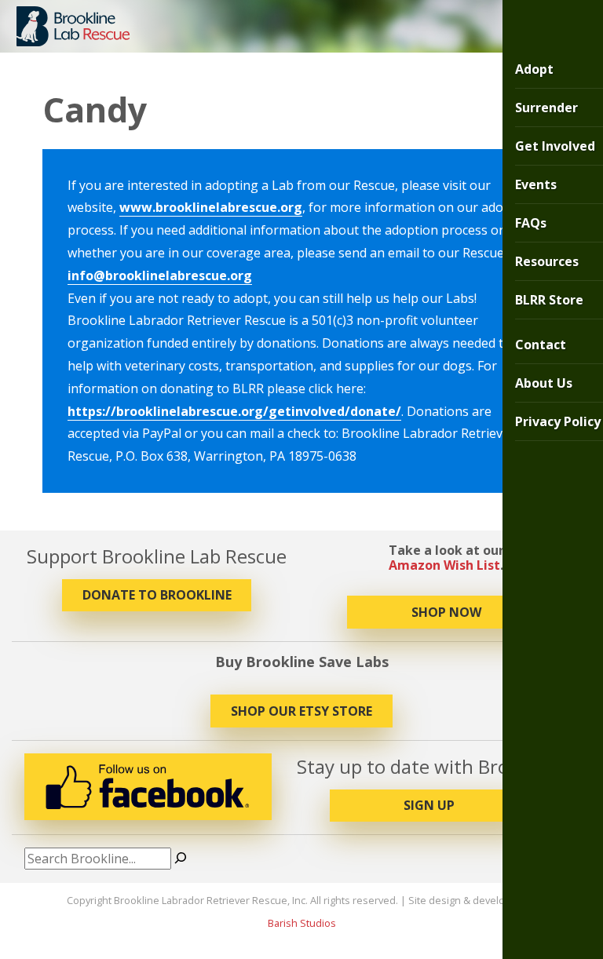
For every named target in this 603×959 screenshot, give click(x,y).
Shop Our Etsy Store (301, 711)
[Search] (180, 858)
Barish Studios (302, 923)
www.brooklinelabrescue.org (210, 207)
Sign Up (429, 805)
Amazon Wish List (444, 565)
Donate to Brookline (157, 594)
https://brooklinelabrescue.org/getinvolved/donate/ (234, 411)
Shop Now (446, 612)
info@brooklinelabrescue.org (160, 275)
